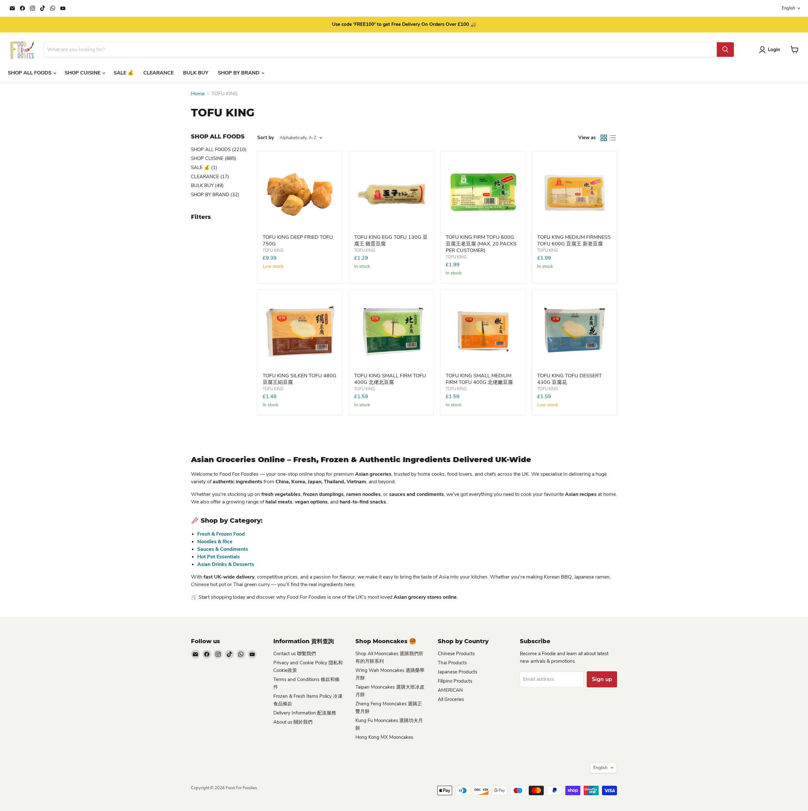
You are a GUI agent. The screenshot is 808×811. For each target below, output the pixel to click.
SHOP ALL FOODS (30, 72)
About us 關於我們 (292, 722)
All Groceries (451, 699)
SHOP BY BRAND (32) (215, 194)
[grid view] (603, 137)
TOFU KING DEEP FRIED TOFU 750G (298, 240)
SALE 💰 (124, 72)
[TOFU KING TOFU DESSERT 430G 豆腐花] (574, 332)
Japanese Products (457, 672)
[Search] (725, 49)
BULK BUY (195, 72)
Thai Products (452, 663)
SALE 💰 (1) (204, 167)
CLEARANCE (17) (210, 176)
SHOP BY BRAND (239, 72)
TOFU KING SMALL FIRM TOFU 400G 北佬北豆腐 (390, 379)
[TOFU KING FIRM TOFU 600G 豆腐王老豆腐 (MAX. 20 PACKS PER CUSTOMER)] (483, 193)
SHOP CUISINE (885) (213, 158)
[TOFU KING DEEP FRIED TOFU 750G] (300, 193)
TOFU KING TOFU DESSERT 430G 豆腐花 (569, 379)
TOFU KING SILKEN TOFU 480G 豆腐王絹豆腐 (299, 379)
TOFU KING (273, 250)
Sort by (265, 137)
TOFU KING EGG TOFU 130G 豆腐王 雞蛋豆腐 (391, 240)
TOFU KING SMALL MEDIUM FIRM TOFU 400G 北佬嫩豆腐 (479, 379)
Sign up (602, 679)
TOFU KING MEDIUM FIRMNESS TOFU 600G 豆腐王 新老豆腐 (574, 240)
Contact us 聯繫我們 (294, 653)
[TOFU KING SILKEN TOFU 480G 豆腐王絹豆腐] (300, 332)
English (788, 8)
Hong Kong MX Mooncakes (384, 737)
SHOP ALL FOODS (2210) (219, 149)
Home (198, 94)
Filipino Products (455, 681)
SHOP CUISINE (83, 72)
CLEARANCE (158, 72)
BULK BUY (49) (207, 185)
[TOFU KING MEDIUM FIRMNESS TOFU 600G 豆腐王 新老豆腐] (574, 193)
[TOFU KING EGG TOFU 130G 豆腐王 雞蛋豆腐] (391, 193)
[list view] (612, 137)
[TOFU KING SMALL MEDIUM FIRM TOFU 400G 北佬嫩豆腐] (483, 332)
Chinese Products (456, 653)
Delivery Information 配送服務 (304, 713)
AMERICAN (450, 690)
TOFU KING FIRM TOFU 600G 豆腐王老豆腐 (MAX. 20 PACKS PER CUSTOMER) (481, 244)
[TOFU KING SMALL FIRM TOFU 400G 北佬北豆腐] (391, 332)
